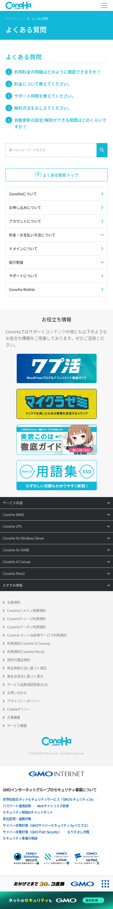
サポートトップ (15, 18)
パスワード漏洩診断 (17, 805)
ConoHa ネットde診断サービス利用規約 (37, 635)
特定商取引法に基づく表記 (27, 668)
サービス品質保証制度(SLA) (27, 684)
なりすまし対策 (78, 832)
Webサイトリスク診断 (53, 805)
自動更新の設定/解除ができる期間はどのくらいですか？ (60, 123)
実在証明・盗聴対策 (17, 818)
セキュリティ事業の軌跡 (20, 838)
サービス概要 (17, 725)
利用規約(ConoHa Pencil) (25, 651)
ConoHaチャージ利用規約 (26, 618)
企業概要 (13, 717)
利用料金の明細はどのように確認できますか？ (57, 72)
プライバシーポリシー (23, 701)
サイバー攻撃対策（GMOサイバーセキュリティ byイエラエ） (46, 825)
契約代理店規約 (18, 659)
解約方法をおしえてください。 (43, 108)
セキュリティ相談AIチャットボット (28, 812)
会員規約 (13, 602)
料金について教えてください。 (43, 84)
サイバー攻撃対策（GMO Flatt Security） (32, 832)
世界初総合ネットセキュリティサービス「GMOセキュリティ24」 (49, 799)
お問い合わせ (17, 692)
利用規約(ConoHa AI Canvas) (28, 643)
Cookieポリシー (18, 709)
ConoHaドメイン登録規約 (26, 610)
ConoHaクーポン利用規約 (26, 627)
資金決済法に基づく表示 (25, 676)
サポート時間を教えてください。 (45, 96)
